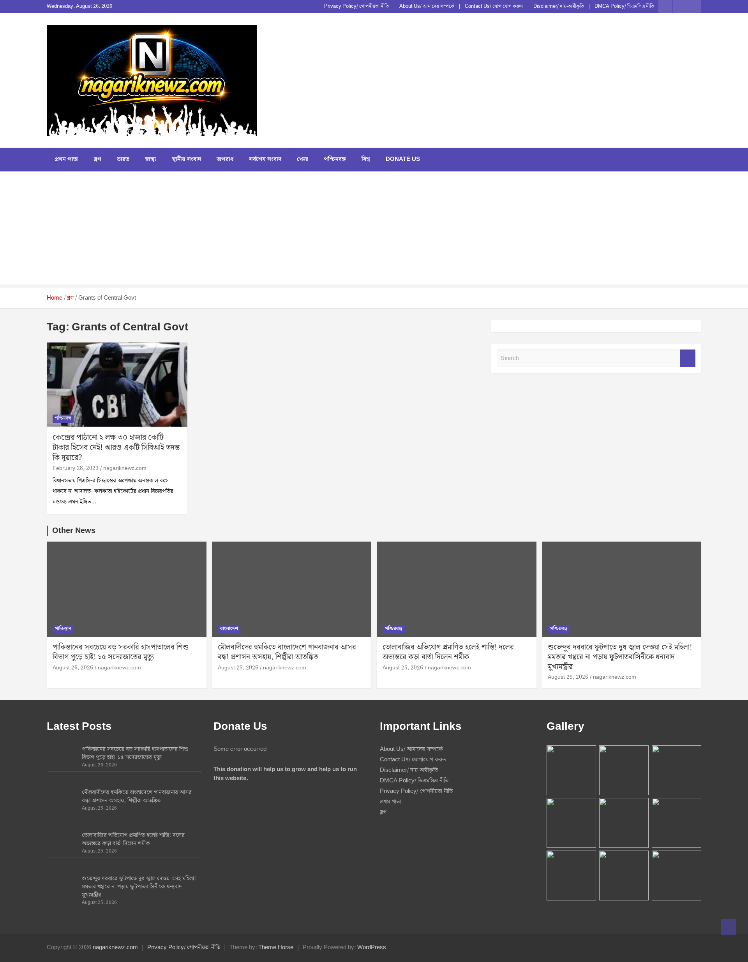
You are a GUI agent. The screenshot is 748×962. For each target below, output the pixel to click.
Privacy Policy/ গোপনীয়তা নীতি (356, 6)
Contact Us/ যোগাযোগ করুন (494, 6)
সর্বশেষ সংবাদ (265, 159)
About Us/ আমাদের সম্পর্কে (426, 6)
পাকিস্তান (63, 628)
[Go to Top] (728, 927)
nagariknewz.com (124, 468)
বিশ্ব (366, 159)
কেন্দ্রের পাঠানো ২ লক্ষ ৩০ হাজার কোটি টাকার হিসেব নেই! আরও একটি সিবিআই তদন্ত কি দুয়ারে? (116, 447)
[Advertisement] (374, 229)
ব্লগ (97, 159)
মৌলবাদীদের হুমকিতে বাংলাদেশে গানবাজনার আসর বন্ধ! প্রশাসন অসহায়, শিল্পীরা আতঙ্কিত (287, 652)
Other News (73, 530)
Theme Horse (275, 947)
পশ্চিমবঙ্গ (335, 159)
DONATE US (403, 159)
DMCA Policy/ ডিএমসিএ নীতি (624, 6)
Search (687, 358)
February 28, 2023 (76, 468)
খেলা (302, 159)
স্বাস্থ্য (150, 159)
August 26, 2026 (73, 668)
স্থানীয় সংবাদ (186, 159)
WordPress (371, 947)
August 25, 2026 (238, 668)
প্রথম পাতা (66, 159)
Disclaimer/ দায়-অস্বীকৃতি (558, 6)
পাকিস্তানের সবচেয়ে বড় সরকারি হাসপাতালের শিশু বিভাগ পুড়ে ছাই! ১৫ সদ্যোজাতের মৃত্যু (121, 652)
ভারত (123, 159)
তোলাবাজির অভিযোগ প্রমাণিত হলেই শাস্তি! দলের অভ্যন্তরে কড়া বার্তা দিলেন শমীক (448, 652)
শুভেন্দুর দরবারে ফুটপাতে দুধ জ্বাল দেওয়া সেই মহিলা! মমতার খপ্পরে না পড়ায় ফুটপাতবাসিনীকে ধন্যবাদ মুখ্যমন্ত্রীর (620, 657)
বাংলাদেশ (229, 628)
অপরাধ (225, 159)
